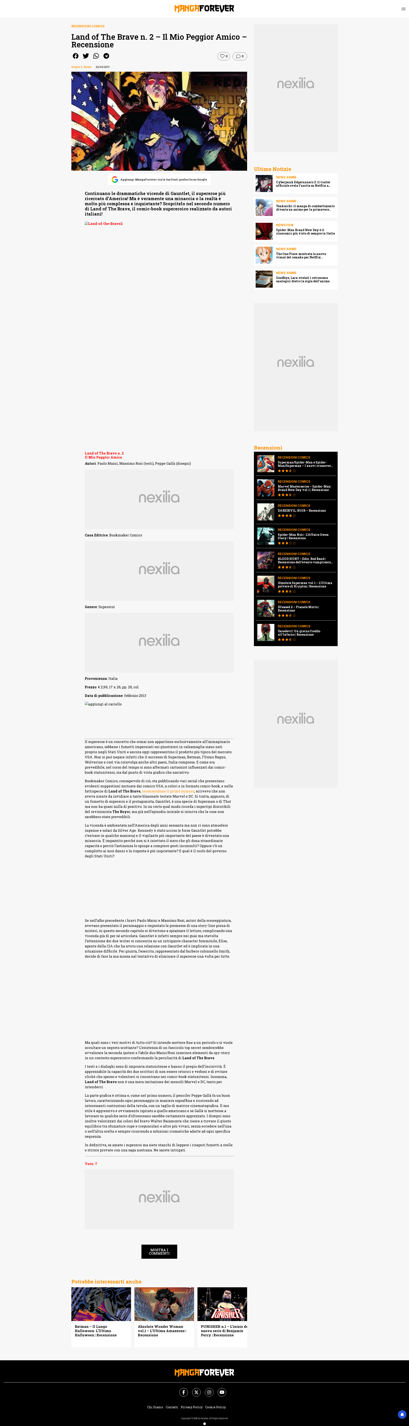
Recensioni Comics (88, 26)
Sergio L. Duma (81, 66)
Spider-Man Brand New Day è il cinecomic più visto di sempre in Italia (305, 231)
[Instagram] (206, 1389)
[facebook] (75, 59)
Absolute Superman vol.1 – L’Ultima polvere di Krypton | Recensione (305, 584)
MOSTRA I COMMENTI (159, 1252)
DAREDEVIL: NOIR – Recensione (302, 510)
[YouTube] (219, 1389)
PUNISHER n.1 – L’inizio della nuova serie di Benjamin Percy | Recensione (227, 1330)
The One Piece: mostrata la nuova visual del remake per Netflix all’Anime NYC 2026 (301, 255)
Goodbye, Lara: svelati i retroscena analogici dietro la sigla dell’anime (303, 279)
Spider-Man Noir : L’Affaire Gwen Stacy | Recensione (303, 536)
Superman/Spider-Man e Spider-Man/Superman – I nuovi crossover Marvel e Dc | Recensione (304, 464)
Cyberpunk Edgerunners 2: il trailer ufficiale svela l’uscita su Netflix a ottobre (303, 184)
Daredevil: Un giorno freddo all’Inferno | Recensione (299, 632)
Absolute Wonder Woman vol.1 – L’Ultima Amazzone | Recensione (162, 1330)
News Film (284, 225)
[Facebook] (181, 1389)
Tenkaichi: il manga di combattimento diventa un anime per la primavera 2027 (305, 207)
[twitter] (86, 59)
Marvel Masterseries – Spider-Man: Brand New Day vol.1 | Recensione (304, 488)
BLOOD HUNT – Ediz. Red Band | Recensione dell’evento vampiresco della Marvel (304, 560)
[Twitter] (194, 1389)
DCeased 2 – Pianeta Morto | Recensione (298, 608)
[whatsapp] (96, 59)
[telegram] (106, 59)
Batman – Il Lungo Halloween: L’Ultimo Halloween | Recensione (96, 1330)
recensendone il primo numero (168, 791)
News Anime (286, 177)
